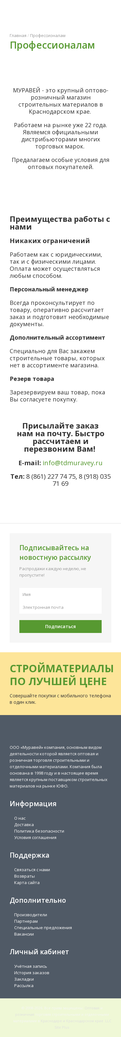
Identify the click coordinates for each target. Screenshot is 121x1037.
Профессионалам (48, 35)
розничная (24, 1014)
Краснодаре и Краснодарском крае (72, 1020)
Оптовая (92, 1007)
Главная (18, 35)
